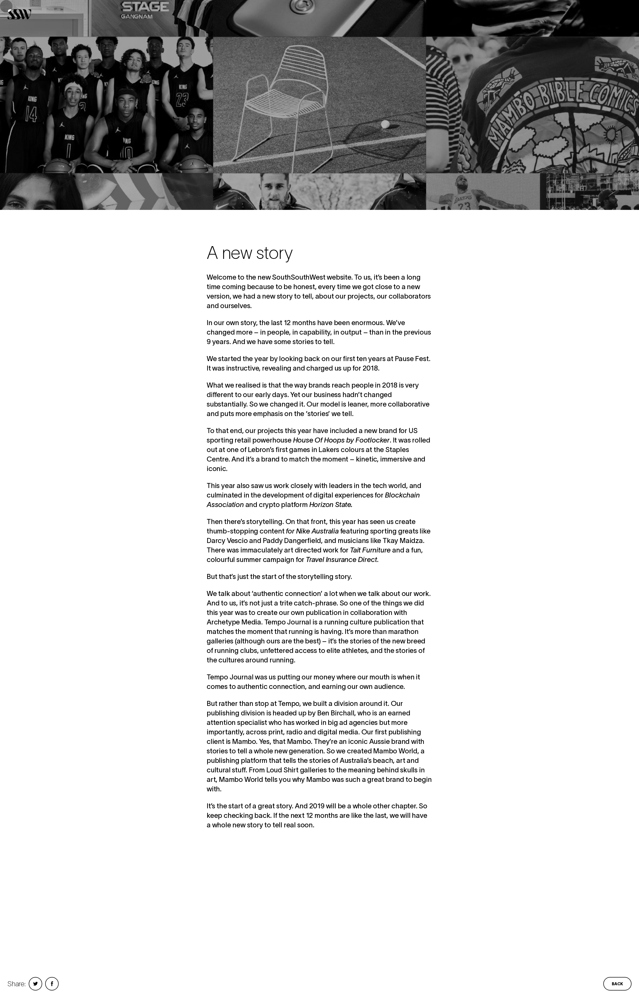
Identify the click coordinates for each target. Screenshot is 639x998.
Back (617, 984)
